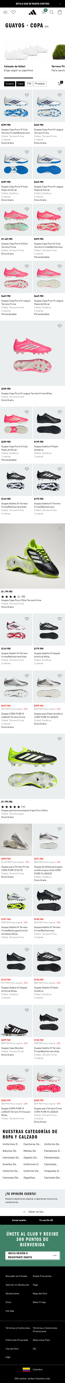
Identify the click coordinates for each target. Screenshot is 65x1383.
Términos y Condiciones (18, 1328)
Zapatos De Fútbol (30, 1158)
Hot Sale (10, 1311)
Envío (8, 1302)
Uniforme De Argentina (10, 1171)
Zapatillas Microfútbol (30, 1178)
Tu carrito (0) (46, 1220)
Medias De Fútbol (30, 1151)
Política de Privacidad (17, 1340)
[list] (32, 55)
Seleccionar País (41, 1340)
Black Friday (39, 1302)
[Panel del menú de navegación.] (5, 12)
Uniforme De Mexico (51, 1144)
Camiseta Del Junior (10, 1178)
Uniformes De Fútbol (11, 1144)
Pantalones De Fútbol (52, 1151)
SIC (34, 1349)
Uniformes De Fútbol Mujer (32, 1164)
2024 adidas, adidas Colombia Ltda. (32, 1378)
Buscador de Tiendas (16, 1276)
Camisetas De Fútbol (11, 1158)
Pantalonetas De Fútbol (51, 1158)
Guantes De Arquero (9, 1164)
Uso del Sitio (12, 1349)
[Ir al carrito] (60, 12)
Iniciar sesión (19, 1220)
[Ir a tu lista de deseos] (13, 12)
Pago (35, 1285)
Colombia (37, 1369)
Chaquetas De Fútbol (52, 1171)
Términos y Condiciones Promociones (45, 1330)
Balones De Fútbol (9, 1151)
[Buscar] (52, 12)
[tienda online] (32, 14)
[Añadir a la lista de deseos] (27, 95)
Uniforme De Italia (31, 1171)
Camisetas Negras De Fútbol (50, 1164)
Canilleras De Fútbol (31, 1144)
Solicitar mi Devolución (17, 1285)
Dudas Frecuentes (42, 1276)
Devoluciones (12, 1293)
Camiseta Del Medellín (52, 1178)
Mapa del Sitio (40, 1293)
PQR (8, 1357)
